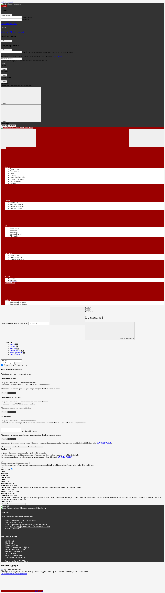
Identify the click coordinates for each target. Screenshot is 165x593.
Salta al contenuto (7, 2)
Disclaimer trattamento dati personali (14, 574)
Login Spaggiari (58, 56)
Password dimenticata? (9, 24)
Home (87, 308)
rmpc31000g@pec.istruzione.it (30, 527)
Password (25, 20)
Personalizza (6, 447)
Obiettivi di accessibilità (13, 551)
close (3, 148)
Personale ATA (17, 350)
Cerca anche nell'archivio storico (15, 365)
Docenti (14, 346)
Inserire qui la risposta (29, 431)
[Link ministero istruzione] (11, 4)
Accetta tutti (35, 447)
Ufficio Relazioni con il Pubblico (17, 547)
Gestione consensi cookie (14, 555)
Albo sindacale (15, 355)
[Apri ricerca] (146, 138)
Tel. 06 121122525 (15, 523)
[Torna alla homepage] (82, 128)
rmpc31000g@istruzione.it (28, 525)
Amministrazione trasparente (15, 557)
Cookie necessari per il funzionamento (14, 463)
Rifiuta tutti (19, 447)
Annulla (4, 125)
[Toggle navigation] (18, 138)
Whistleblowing (11, 553)
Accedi (4, 6)
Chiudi (4, 69)
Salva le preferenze (18, 504)
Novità (87, 310)
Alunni (14, 344)
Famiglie (14, 348)
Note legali (9, 543)
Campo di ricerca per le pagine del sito (14, 323)
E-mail (24, 52)
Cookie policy (10, 541)
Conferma (12, 125)
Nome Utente (27, 17)
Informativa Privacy (12, 545)
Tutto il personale (17, 353)
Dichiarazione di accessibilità (15, 549)
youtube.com (6, 469)
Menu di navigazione (127, 338)
